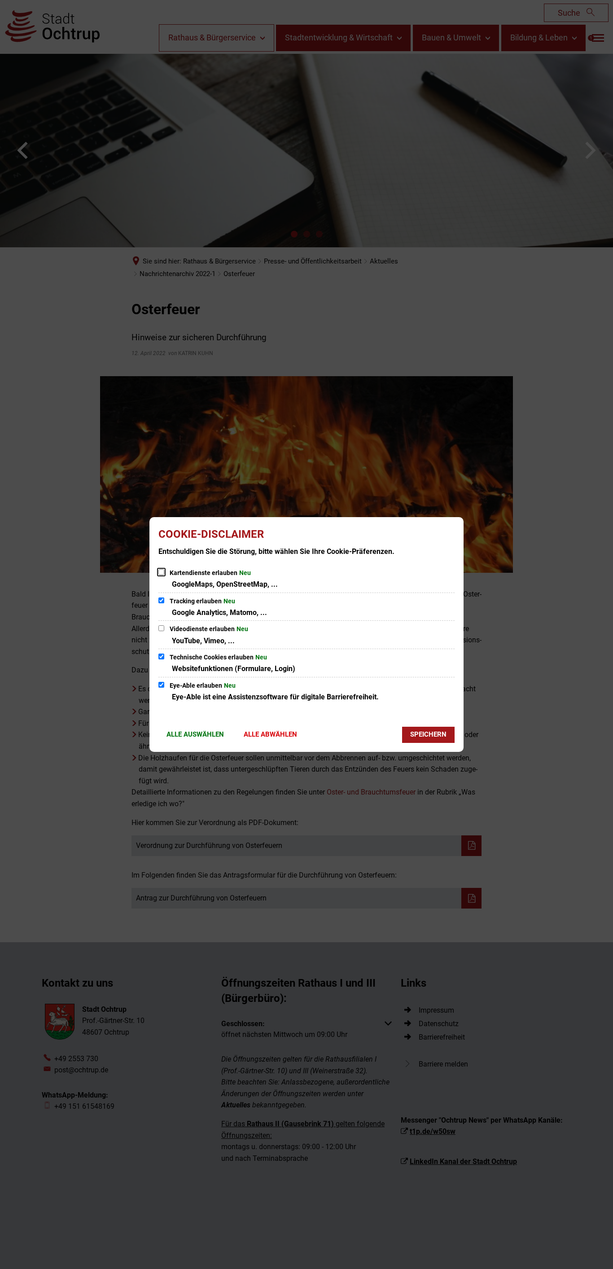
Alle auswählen (195, 734)
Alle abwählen (270, 734)
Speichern (428, 734)
